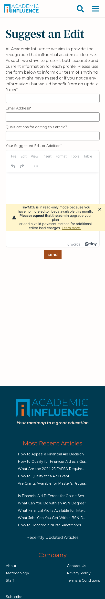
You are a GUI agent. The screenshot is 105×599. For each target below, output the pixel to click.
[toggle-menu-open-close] (95, 9)
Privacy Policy (79, 573)
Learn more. (71, 228)
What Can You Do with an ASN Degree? (52, 503)
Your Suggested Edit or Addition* (34, 146)
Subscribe (14, 597)
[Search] (80, 9)
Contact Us (76, 566)
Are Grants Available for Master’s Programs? (55, 483)
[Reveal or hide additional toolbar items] (36, 166)
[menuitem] (13, 156)
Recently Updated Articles (52, 537)
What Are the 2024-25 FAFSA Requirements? (56, 469)
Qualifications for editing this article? (36, 127)
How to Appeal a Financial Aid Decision (51, 454)
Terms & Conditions (83, 580)
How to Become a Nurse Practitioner (49, 525)
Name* (12, 89)
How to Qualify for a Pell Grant (43, 476)
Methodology (17, 573)
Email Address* (18, 108)
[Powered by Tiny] (91, 244)
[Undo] (13, 166)
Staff (10, 580)
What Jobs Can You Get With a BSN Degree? (56, 518)
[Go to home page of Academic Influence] (21, 8)
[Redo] (22, 166)
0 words (73, 244)
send (53, 254)
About (11, 566)
